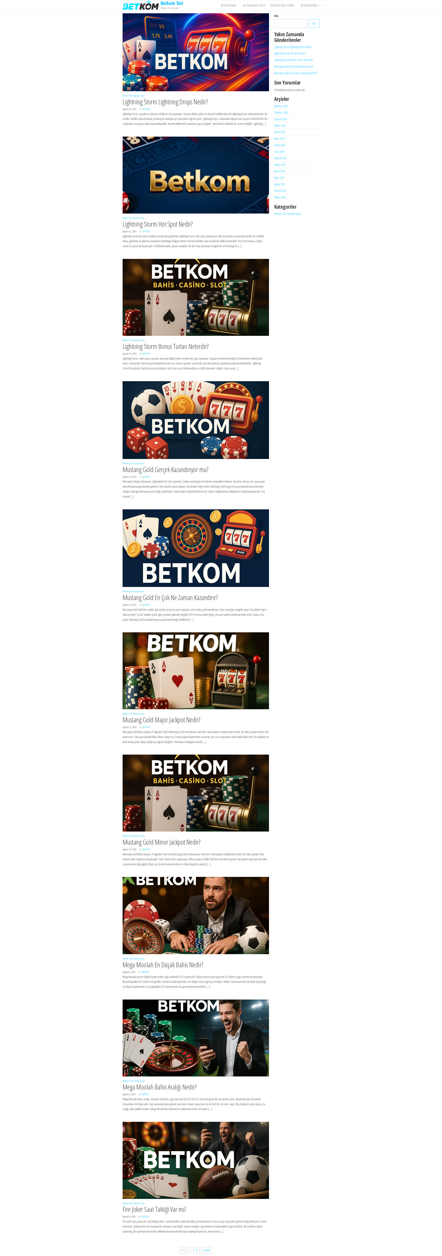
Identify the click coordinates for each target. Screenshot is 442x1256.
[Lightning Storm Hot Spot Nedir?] (196, 175)
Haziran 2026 (280, 119)
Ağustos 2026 (281, 106)
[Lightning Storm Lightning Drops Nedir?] (196, 52)
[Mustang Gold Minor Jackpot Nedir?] (196, 793)
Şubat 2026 (279, 145)
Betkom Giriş (229, 5)
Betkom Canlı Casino (283, 5)
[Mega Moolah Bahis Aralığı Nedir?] (196, 1038)
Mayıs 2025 (280, 164)
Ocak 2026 (279, 152)
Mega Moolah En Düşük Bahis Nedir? (163, 964)
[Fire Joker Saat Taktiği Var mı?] (196, 1160)
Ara (276, 16)
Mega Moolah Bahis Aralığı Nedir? (159, 1087)
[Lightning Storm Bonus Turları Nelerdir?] (196, 297)
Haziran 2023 (280, 191)
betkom (146, 109)
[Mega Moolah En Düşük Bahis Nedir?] (196, 915)
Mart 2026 (279, 138)
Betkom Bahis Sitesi (254, 5)
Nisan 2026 (279, 132)
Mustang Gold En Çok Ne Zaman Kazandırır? (170, 597)
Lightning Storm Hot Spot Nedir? (158, 224)
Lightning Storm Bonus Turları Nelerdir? (166, 346)
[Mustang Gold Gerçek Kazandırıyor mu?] (196, 420)
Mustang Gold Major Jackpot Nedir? (161, 719)
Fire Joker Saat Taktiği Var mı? (154, 1209)
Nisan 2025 (279, 171)
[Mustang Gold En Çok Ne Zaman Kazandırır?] (196, 548)
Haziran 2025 (280, 158)
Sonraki (206, 1250)
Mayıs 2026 (280, 125)
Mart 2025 (279, 178)
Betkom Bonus (309, 5)
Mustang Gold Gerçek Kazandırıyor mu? (165, 469)
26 (196, 1250)
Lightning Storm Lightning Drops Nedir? (165, 101)
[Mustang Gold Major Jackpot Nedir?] (196, 670)
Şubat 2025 (279, 184)
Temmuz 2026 (281, 112)
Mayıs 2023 (280, 197)
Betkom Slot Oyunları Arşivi (134, 95)
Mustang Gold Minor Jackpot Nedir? (161, 842)
